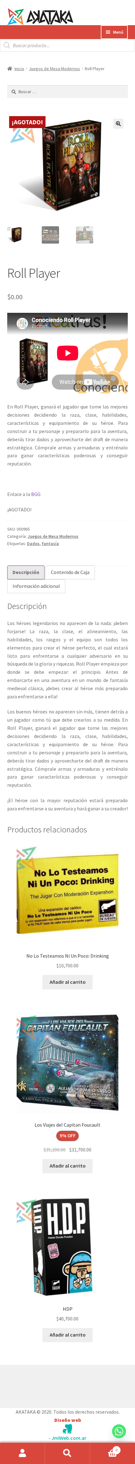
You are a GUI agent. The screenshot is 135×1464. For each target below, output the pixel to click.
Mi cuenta (22, 1453)
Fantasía (50, 543)
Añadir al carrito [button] (68, 982)
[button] (118, 124)
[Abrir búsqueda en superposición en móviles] (67, 45)
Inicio (19, 68)
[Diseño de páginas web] (67, 1429)
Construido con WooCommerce (40, 1385)
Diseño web (67, 1420)
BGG (35, 494)
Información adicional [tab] (36, 586)
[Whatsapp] (119, 1437)
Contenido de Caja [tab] (70, 572)
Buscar (67, 1453)
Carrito (104, 1447)
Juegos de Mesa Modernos (54, 68)
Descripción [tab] (26, 572)
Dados (33, 543)
